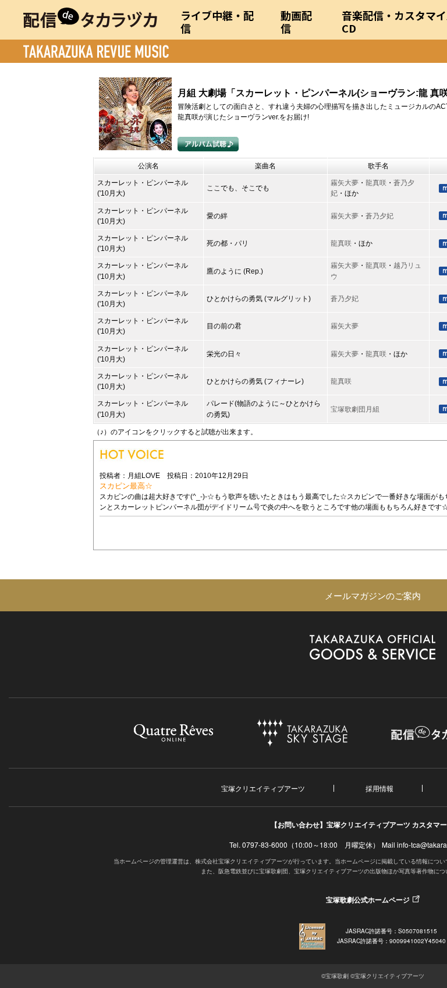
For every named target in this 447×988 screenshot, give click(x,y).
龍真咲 (376, 183)
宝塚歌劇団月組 (355, 409)
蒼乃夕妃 (379, 216)
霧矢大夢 (345, 183)
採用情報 (379, 788)
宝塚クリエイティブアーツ (263, 788)
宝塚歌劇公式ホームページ (368, 899)
